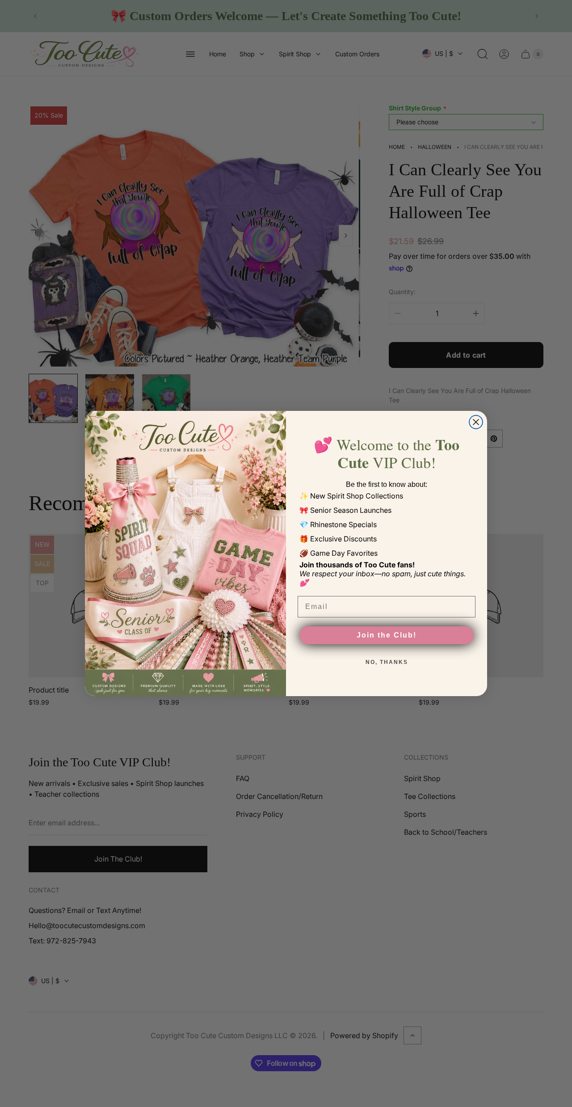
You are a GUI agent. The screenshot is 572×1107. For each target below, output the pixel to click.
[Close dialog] (476, 422)
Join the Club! (386, 635)
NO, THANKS (387, 662)
